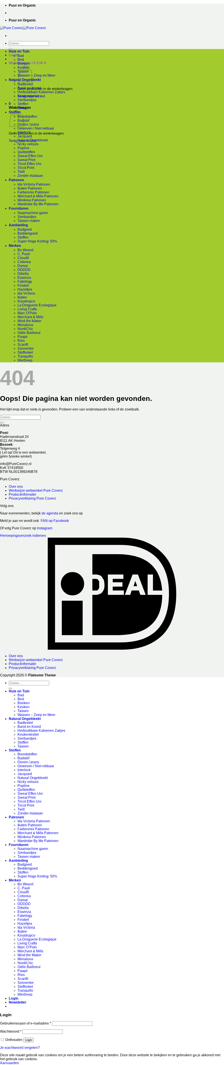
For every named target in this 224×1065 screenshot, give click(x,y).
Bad (21, 56)
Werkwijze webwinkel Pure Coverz (36, 490)
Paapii (23, 337)
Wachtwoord (10, 1031)
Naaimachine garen (33, 213)
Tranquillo (25, 356)
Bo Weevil (25, 250)
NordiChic (25, 329)
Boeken (24, 63)
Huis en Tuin (19, 51)
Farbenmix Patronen (33, 192)
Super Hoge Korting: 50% (37, 241)
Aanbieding (18, 225)
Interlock (24, 132)
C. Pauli (24, 254)
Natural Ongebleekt (33, 140)
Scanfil (23, 344)
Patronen (16, 180)
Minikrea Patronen (32, 200)
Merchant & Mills (30, 317)
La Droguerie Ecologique (37, 305)
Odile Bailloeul (29, 333)
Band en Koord (29, 88)
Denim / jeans (28, 124)
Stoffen (23, 104)
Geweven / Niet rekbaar (36, 128)
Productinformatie (22, 494)
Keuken (24, 707)
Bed (21, 59)
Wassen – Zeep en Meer (36, 75)
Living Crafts (27, 309)
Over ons (16, 486)
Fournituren (18, 208)
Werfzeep (25, 360)
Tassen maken (29, 221)
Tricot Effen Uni (29, 164)
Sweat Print (26, 160)
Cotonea (24, 262)
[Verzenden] (10, 48)
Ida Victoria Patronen (34, 184)
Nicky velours (28, 144)
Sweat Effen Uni (30, 156)
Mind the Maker (29, 321)
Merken (15, 245)
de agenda (50, 513)
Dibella (23, 273)
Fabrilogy (25, 281)
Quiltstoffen (26, 152)
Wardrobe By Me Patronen (38, 204)
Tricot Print (26, 168)
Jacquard (25, 136)
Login (28, 1040)
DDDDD (24, 270)
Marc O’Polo (27, 313)
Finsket (23, 285)
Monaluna (25, 325)
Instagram (44, 528)
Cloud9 (23, 258)
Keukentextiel (28, 96)
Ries (21, 340)
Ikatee (22, 297)
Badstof (23, 758)
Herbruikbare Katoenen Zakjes (41, 92)
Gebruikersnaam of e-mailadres (25, 1023)
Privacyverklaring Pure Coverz (32, 498)
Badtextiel (25, 84)
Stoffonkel (25, 352)
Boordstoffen (27, 116)
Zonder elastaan (30, 175)
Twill (21, 172)
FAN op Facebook (54, 521)
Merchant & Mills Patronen (38, 196)
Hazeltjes (25, 289)
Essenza (24, 277)
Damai (23, 266)
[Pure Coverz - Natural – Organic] (23, 28)
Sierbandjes (27, 100)
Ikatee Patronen (30, 188)
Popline (24, 148)
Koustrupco (26, 301)
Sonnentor (26, 348)
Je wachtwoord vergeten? (20, 1047)
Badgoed (25, 229)
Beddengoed (28, 233)
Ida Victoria (26, 293)
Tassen (23, 108)
